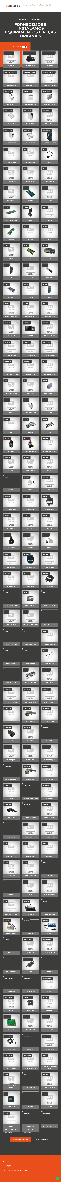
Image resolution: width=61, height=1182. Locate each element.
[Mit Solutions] (12, 6)
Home (4, 1170)
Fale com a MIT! (42, 1139)
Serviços (32, 5)
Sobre (25, 5)
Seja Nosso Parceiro (9, 1175)
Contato (25, 1170)
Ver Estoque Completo (20, 1139)
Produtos (40, 5)
